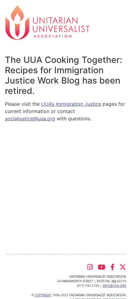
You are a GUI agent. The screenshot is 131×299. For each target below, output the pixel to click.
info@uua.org (114, 286)
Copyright (43, 295)
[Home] (47, 22)
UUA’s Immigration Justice (71, 104)
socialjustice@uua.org (30, 118)
